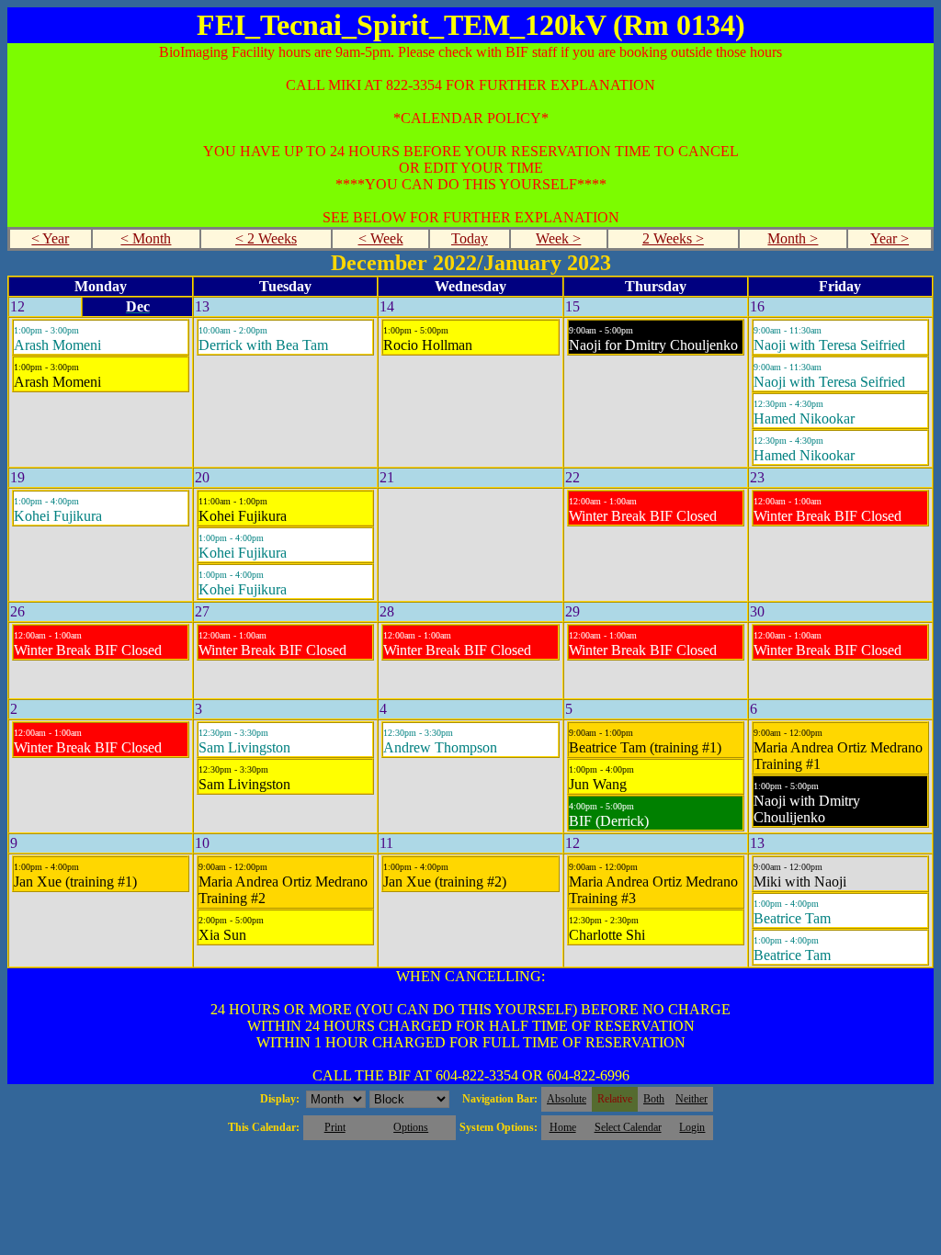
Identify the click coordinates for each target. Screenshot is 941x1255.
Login (692, 1127)
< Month (145, 238)
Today (469, 238)
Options (410, 1127)
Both (653, 1098)
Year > (889, 238)
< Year (50, 238)
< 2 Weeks (266, 238)
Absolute (566, 1098)
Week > (558, 238)
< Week (380, 238)
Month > (792, 238)
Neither (691, 1098)
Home (563, 1127)
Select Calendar (628, 1127)
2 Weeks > (673, 238)
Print (335, 1127)
